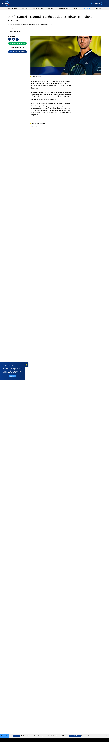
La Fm (11, 28)
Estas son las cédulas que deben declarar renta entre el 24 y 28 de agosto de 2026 (78, 735)
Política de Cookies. (11, 372)
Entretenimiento (38, 8)
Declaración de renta (53, 735)
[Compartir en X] (13, 39)
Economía (51, 8)
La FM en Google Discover (19, 51)
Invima (102, 735)
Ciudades (76, 8)
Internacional (64, 8)
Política (25, 8)
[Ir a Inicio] (5, 3)
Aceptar (12, 376)
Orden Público (12, 8)
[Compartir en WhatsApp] (17, 39)
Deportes (87, 8)
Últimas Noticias (5, 735)
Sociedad (98, 8)
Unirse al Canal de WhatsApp (18, 43)
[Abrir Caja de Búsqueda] (106, 3)
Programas (97, 3)
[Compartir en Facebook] (9, 39)
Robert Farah (33, 126)
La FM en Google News (18, 47)
